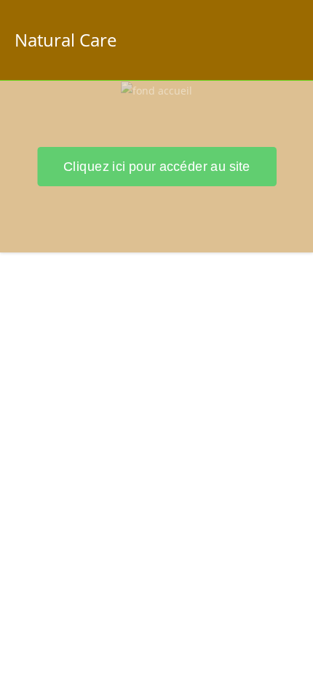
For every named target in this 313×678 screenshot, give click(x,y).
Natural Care (65, 40)
